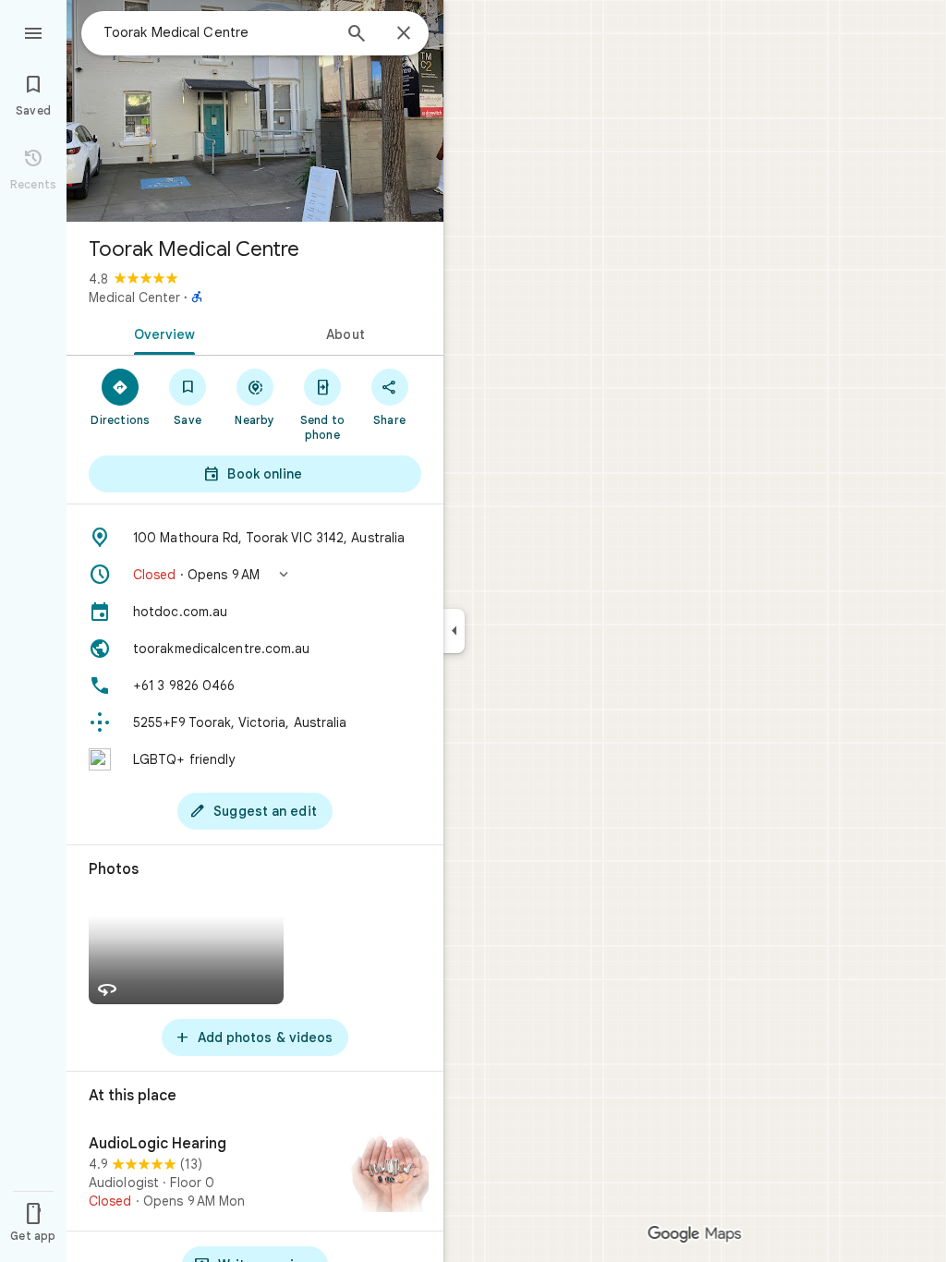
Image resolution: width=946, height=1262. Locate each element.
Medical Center (134, 297)
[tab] (160, 332)
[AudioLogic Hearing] (255, 1175)
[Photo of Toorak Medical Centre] (255, 111)
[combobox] (217, 32)
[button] (255, 574)
